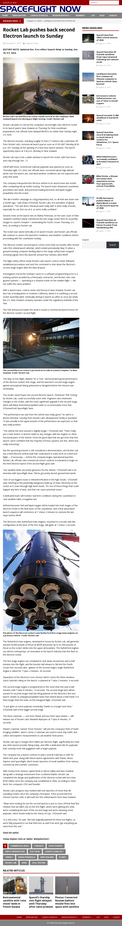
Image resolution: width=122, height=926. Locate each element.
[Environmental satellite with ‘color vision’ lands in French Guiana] (15, 885)
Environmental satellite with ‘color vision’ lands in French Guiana (14, 902)
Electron (35, 851)
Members (80, 15)
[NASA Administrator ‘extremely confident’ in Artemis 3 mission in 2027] (88, 159)
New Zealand (47, 857)
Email (5, 832)
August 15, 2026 (104, 148)
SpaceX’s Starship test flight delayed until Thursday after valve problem (41, 902)
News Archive (19, 15)
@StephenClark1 (41, 839)
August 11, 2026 (104, 211)
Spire (24, 863)
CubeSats (38, 846)
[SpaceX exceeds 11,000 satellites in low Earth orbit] (88, 118)
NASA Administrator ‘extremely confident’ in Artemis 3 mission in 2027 (107, 160)
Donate (113, 15)
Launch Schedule (39, 15)
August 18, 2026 (104, 107)
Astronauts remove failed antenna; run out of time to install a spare (107, 99)
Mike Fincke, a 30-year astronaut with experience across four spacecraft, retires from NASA (107, 181)
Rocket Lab (10, 863)
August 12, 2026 (104, 189)
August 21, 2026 (104, 43)
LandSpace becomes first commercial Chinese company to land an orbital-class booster (106, 78)
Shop (102, 15)
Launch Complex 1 (54, 851)
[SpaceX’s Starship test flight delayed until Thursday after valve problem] (41, 885)
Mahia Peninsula (26, 857)
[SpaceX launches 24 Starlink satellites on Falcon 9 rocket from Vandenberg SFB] (88, 223)
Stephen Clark (31, 43)
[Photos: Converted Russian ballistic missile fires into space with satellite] (67, 885)
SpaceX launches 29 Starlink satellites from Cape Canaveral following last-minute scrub (107, 57)
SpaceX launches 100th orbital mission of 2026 (107, 37)
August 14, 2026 (104, 167)
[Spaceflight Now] (40, 10)
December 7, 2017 (13, 43)
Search (85, 239)
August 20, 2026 (104, 65)
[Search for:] (104, 2)
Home (5, 15)
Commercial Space (20, 846)
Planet (62, 857)
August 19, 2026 (104, 87)
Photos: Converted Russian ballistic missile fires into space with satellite (67, 902)
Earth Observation (15, 851)
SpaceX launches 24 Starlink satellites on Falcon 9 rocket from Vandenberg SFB (107, 224)
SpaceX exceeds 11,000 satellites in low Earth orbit (107, 118)
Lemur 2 (9, 857)
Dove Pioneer (55, 846)
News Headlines (92, 28)
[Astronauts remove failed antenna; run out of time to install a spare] (88, 99)
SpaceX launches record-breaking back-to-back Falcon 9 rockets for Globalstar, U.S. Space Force (107, 138)
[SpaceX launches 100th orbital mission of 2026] (88, 38)
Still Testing (38, 863)
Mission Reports (61, 15)
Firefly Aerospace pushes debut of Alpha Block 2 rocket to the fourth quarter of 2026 (107, 203)
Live (93, 15)
